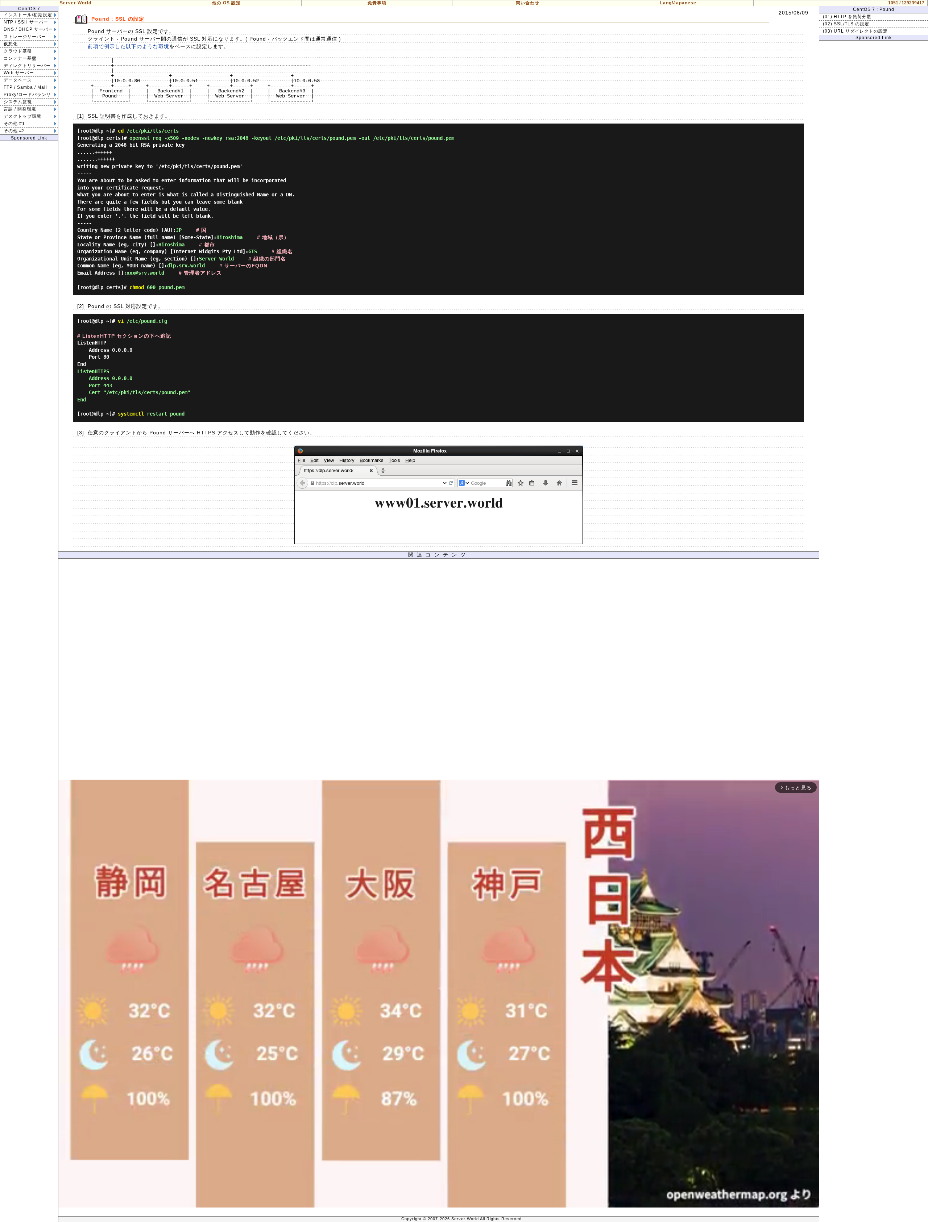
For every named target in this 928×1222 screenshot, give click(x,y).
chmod (136, 287)
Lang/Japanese (678, 2)
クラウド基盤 (18, 51)
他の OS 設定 (226, 2)
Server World (75, 2)
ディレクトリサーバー (27, 65)
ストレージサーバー (25, 36)
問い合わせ (527, 2)
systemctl (131, 414)
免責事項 (377, 2)
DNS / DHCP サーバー (28, 29)
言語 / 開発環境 (20, 109)
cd (121, 131)
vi (121, 321)
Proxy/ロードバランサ (27, 94)
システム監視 (18, 102)
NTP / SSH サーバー (26, 22)
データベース (18, 80)
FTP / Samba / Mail (25, 87)
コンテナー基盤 (20, 58)
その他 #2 (14, 131)
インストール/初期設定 (28, 15)
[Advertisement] (438, 671)
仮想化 (11, 44)
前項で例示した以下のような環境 (128, 46)
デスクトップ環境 (22, 116)
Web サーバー (19, 73)
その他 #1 (14, 123)
